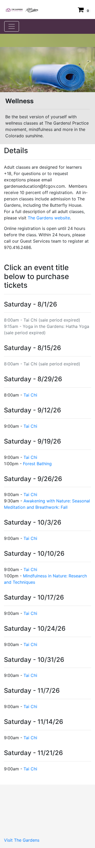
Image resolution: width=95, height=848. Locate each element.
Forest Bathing (37, 463)
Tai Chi (30, 395)
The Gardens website (49, 217)
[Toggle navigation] (11, 26)
